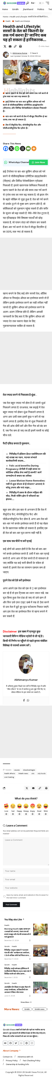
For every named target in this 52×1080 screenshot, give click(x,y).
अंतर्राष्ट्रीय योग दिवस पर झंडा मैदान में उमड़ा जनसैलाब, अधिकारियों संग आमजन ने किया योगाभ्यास (17, 989)
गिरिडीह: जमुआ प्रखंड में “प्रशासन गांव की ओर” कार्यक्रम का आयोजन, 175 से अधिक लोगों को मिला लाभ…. (17, 952)
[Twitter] (16, 1043)
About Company (11, 1050)
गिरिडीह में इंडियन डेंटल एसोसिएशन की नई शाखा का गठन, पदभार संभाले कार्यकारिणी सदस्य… (26, 457)
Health (8, 21)
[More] (33, 148)
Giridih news (39, 1009)
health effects (9, 773)
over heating (9, 777)
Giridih (7, 946)
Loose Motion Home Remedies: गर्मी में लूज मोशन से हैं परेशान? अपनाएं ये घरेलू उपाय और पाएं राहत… (25, 484)
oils (32, 773)
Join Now (40, 162)
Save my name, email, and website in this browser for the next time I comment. (27, 896)
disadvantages (29, 770)
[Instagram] (32, 1043)
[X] (11, 148)
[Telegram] (26, 1043)
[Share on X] (5, 46)
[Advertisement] (26, 264)
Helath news (23, 773)
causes (17, 770)
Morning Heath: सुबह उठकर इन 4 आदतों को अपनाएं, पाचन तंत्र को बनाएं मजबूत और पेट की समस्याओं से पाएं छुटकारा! (17, 932)
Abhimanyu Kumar (20, 53)
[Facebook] (5, 148)
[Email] (10, 46)
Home (5, 16)
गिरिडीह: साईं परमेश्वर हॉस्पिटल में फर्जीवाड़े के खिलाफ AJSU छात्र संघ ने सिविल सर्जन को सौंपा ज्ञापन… (17, 971)
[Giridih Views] (14, 3)
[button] (27, 3)
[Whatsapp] (16, 148)
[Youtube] (5, 1043)
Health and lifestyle (22, 21)
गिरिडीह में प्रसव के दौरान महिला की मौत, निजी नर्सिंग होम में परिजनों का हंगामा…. (24, 496)
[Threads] (22, 148)
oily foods (41, 773)
